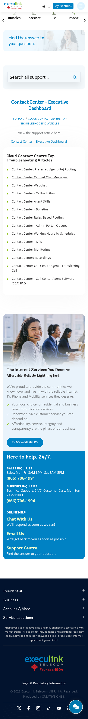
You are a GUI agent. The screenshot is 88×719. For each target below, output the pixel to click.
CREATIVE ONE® (53, 696)
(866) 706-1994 (21, 501)
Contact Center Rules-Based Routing (38, 217)
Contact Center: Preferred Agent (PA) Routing (44, 169)
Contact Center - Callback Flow (33, 193)
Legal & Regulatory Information (44, 683)
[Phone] (74, 15)
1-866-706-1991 (43, 6)
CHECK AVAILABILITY (25, 442)
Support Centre (22, 548)
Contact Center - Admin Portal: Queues (39, 225)
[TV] (54, 15)
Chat (49, 6)
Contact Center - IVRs (27, 242)
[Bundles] (14, 15)
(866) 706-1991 (21, 478)
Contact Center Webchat (29, 185)
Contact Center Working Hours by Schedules (43, 233)
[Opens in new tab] (19, 708)
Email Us (15, 533)
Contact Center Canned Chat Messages (39, 177)
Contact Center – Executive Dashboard (40, 141)
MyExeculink (63, 6)
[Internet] (34, 15)
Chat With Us (19, 519)
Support (19, 118)
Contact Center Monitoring (31, 249)
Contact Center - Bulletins (30, 209)
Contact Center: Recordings (31, 258)
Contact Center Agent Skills (31, 201)
